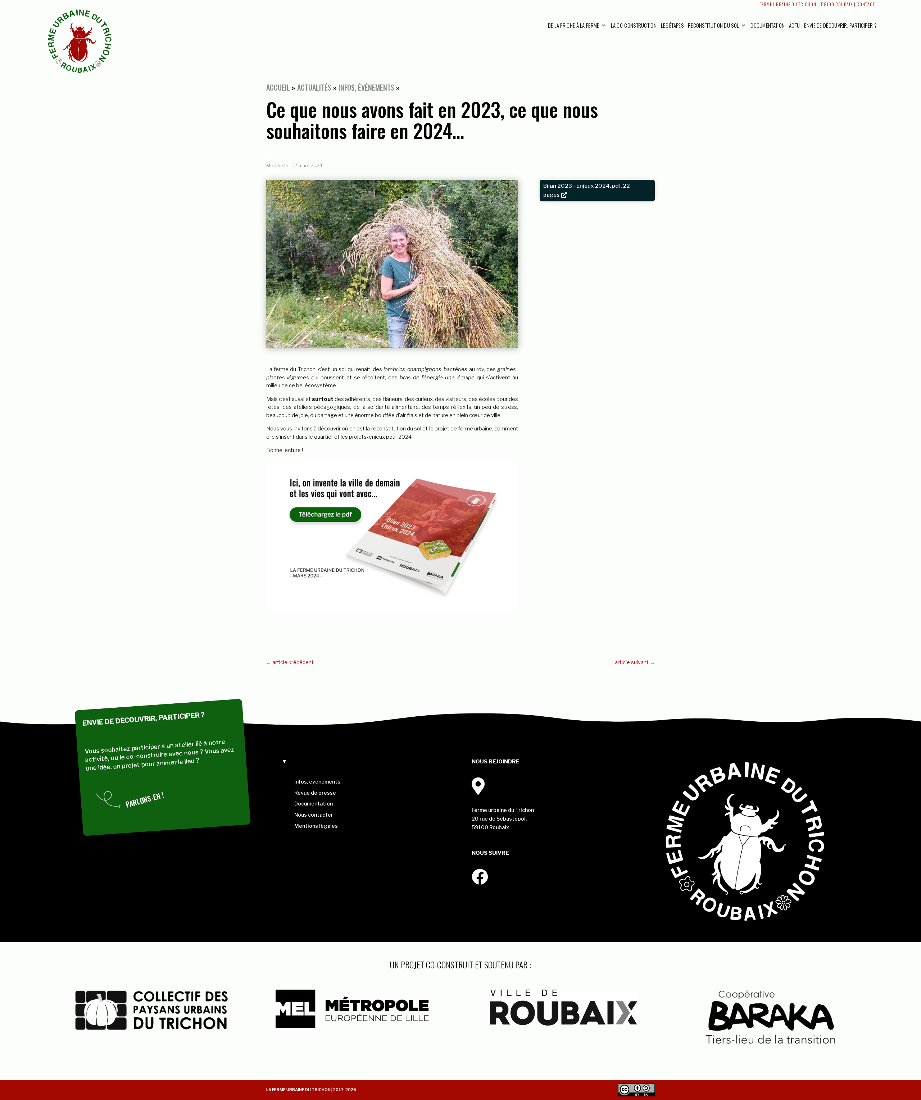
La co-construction (634, 25)
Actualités (314, 87)
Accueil (278, 87)
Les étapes (672, 25)
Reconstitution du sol (713, 25)
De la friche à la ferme (573, 25)
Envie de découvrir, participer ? (840, 25)
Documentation (767, 25)
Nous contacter (313, 815)
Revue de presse (315, 793)
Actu (794, 25)
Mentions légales (316, 826)
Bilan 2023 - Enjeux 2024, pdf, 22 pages (586, 190)
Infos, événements (366, 87)
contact (866, 4)
